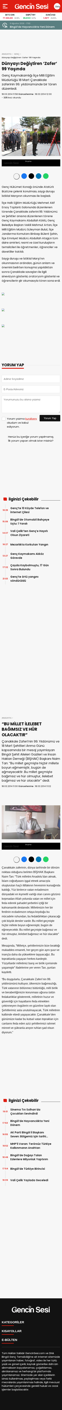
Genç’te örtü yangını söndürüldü (24, 579)
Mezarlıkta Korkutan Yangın (29, 544)
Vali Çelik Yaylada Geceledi (29, 1180)
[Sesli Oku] (16, 176)
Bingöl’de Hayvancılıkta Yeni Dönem (29, 1123)
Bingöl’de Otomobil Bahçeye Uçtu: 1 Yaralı (29, 521)
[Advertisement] (31, 471)
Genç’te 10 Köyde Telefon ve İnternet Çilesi (29, 510)
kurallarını (31, 418)
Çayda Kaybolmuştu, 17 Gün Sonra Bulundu (29, 567)
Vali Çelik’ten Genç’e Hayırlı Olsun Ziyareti (29, 533)
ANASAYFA (6, 54)
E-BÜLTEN (9, 1340)
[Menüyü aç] (5, 6)
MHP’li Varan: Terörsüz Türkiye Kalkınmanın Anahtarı (30, 1146)
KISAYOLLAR (12, 1331)
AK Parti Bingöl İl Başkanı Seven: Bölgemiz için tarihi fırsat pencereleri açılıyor (33, 27)
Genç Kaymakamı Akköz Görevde (27, 556)
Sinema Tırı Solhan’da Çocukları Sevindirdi (25, 1111)
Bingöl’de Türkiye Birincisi (27, 1169)
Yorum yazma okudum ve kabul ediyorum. (22, 422)
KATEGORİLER (13, 1322)
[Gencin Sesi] (31, 6)
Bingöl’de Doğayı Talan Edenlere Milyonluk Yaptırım (29, 1157)
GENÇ (16, 54)
